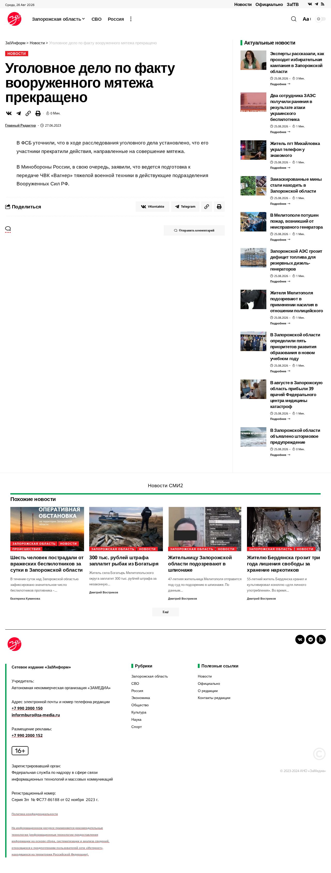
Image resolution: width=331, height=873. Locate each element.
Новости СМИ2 (165, 485)
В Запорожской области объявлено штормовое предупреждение (295, 436)
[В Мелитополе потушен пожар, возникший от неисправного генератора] (253, 221)
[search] (293, 18)
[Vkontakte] (309, 4)
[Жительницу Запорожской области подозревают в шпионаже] (205, 529)
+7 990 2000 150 (27, 708)
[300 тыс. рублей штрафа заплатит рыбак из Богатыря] (126, 529)
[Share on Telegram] (18, 113)
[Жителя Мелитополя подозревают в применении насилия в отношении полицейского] (253, 299)
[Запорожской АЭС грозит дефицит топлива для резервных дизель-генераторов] (253, 257)
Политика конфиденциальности (35, 814)
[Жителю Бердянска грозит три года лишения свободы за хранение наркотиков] (284, 529)
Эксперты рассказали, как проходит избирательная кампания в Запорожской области (297, 62)
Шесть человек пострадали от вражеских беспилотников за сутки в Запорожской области (47, 563)
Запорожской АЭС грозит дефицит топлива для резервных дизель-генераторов (296, 260)
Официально (269, 4)
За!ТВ (293, 4)
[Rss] (322, 4)
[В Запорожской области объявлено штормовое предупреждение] (253, 437)
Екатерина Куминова (25, 598)
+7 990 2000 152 (27, 735)
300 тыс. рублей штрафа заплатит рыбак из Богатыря (124, 560)
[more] (130, 19)
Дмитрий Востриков (103, 592)
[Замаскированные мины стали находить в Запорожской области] (253, 185)
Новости (243, 4)
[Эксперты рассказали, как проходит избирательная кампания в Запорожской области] (253, 60)
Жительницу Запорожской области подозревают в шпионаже (200, 563)
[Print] (38, 113)
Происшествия (26, 549)
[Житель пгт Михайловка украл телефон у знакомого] (253, 150)
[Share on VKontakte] (8, 113)
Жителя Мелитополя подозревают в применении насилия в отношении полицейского (296, 302)
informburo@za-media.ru (36, 714)
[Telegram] (316, 4)
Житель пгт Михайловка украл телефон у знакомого (295, 149)
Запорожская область (34, 543)
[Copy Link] (28, 113)
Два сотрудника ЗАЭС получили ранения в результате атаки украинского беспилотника (293, 107)
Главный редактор (20, 125)
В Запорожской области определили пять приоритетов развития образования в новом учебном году (295, 346)
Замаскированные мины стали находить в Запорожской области (296, 185)
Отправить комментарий (196, 230)
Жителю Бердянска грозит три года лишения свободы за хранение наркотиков (283, 563)
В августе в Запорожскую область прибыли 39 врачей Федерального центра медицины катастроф (296, 394)
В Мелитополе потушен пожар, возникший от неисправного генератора (296, 221)
